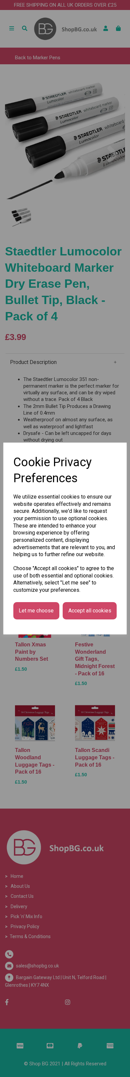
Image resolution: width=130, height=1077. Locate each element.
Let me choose (36, 610)
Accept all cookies (89, 610)
